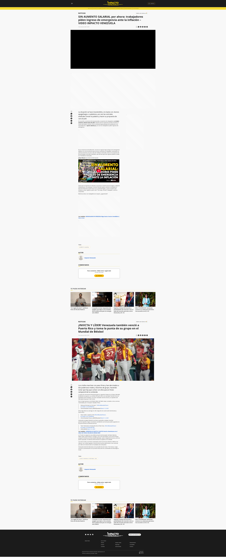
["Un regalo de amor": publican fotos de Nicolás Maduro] (81, 299)
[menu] (72, 3)
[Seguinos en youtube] (88, 534)
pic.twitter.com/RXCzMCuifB (87, 427)
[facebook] (140, 27)
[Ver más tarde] (136, 27)
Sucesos (94, 8)
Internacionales (120, 8)
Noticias (90, 8)
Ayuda (96, 553)
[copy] (147, 27)
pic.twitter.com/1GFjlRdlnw (87, 416)
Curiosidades (136, 8)
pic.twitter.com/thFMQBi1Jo (87, 406)
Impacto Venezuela (90, 258)
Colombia (99, 8)
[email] (145, 27)
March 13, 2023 (104, 408)
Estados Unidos (106, 8)
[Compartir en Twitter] (142, 27)
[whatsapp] (138, 27)
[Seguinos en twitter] (85, 534)
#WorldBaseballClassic (102, 405)
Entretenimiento (128, 8)
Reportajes (113, 8)
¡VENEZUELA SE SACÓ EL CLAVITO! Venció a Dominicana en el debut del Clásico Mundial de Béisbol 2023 (97, 432)
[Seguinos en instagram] (90, 534)
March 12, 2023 (104, 418)
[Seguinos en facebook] (92, 534)
